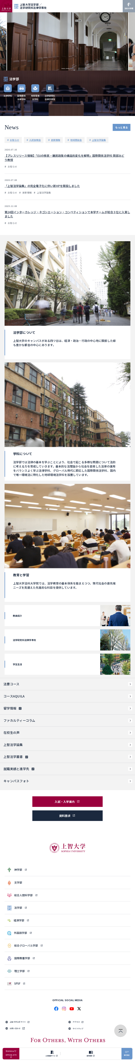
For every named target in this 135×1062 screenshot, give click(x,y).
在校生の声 (12, 732)
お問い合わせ (15, 1028)
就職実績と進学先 (16, 768)
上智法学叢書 (13, 756)
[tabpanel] (67, 41)
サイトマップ (78, 1028)
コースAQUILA (14, 696)
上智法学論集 (13, 744)
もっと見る (121, 127)
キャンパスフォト (16, 781)
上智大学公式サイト (18, 1021)
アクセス (76, 1021)
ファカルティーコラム (19, 720)
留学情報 (10, 708)
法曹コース (11, 684)
